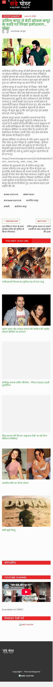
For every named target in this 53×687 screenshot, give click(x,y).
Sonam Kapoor (13, 200)
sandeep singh (18, 31)
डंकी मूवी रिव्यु (8, 530)
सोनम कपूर (21, 206)
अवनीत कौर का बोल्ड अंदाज (15, 483)
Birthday (29, 194)
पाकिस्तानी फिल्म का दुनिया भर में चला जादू (23, 281)
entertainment (11, 16)
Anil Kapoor (12, 194)
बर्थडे (8, 206)
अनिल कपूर (33, 200)
